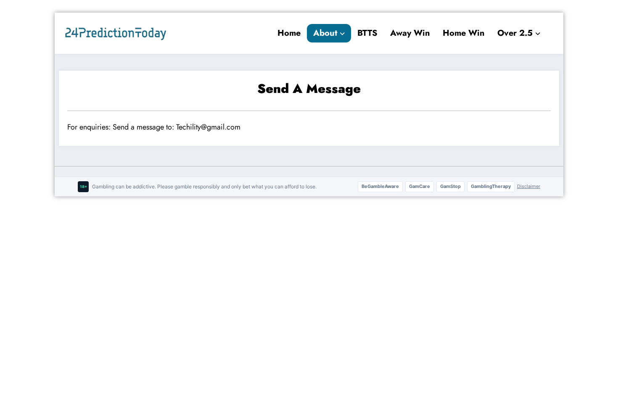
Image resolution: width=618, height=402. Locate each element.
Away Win (410, 33)
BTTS (367, 33)
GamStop (450, 186)
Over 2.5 (515, 33)
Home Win (464, 33)
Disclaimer (528, 186)
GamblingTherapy (491, 186)
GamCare (419, 186)
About (325, 33)
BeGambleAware (380, 186)
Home (289, 33)
